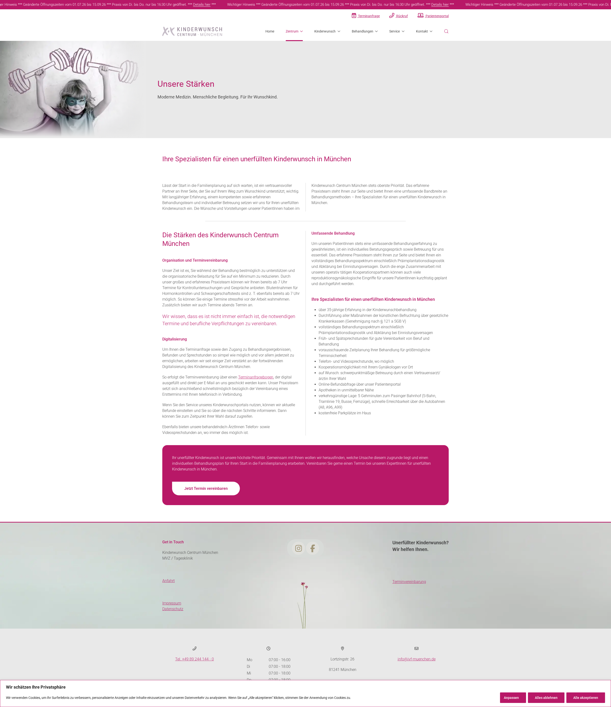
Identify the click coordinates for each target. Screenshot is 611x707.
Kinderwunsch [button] (325, 31)
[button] (446, 31)
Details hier (202, 4)
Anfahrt (168, 580)
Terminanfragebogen (255, 377)
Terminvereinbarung (409, 581)
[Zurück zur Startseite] (192, 31)
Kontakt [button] (422, 31)
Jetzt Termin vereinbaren (206, 488)
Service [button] (394, 31)
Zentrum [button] (292, 31)
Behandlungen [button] (362, 31)
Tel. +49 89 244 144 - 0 (194, 659)
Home (269, 31)
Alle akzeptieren (585, 698)
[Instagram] (298, 548)
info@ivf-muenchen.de (417, 659)
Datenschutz (172, 609)
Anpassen (511, 698)
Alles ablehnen (546, 698)
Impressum (171, 603)
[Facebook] (312, 548)
